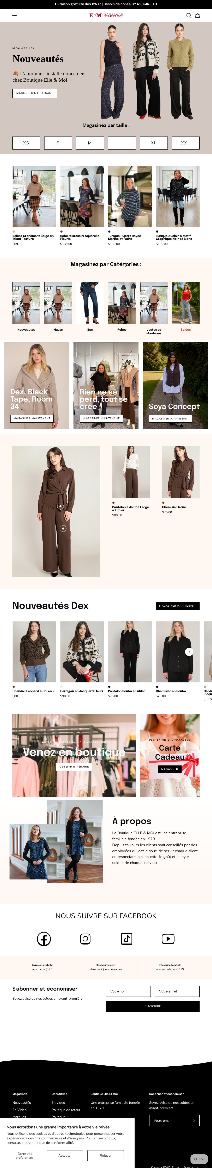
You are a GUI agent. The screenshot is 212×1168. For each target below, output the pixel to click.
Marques (19, 1117)
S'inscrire (153, 1006)
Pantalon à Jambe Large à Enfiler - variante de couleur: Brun (113, 502)
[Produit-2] (63, 528)
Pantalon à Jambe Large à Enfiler (130, 509)
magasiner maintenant (31, 418)
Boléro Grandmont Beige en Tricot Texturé (33, 237)
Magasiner (169, 769)
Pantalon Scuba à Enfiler (126, 691)
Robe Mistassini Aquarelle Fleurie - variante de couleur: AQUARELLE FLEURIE (61, 231)
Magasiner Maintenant (101, 418)
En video (58, 1102)
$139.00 (66, 243)
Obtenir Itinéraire (74, 767)
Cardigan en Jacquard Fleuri (81, 691)
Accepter (65, 1155)
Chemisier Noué (174, 507)
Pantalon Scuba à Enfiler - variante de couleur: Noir (109, 687)
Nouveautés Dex (50, 606)
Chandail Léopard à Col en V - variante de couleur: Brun (13, 687)
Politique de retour (66, 1109)
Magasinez (19, 1094)
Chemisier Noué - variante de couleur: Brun (163, 502)
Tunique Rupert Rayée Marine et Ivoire (124, 237)
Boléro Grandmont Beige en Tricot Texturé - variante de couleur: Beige (13, 231)
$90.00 (65, 696)
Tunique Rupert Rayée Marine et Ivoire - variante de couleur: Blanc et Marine (109, 231)
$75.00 (167, 512)
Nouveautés (21, 1102)
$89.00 (17, 243)
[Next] (189, 652)
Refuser (106, 1155)
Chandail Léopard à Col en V (33, 691)
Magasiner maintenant (34, 93)
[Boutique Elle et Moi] (106, 15)
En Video (19, 1109)
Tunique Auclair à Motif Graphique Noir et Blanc (174, 237)
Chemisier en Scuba (171, 691)
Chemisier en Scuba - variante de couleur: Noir (157, 687)
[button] (188, 15)
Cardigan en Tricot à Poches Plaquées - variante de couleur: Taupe (205, 687)
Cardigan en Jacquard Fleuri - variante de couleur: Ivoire (61, 687)
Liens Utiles (59, 1094)
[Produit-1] (60, 506)
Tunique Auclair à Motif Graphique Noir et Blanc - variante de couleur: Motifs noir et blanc (157, 231)
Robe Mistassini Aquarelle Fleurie (79, 237)
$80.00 (117, 515)
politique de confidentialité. (52, 1142)
